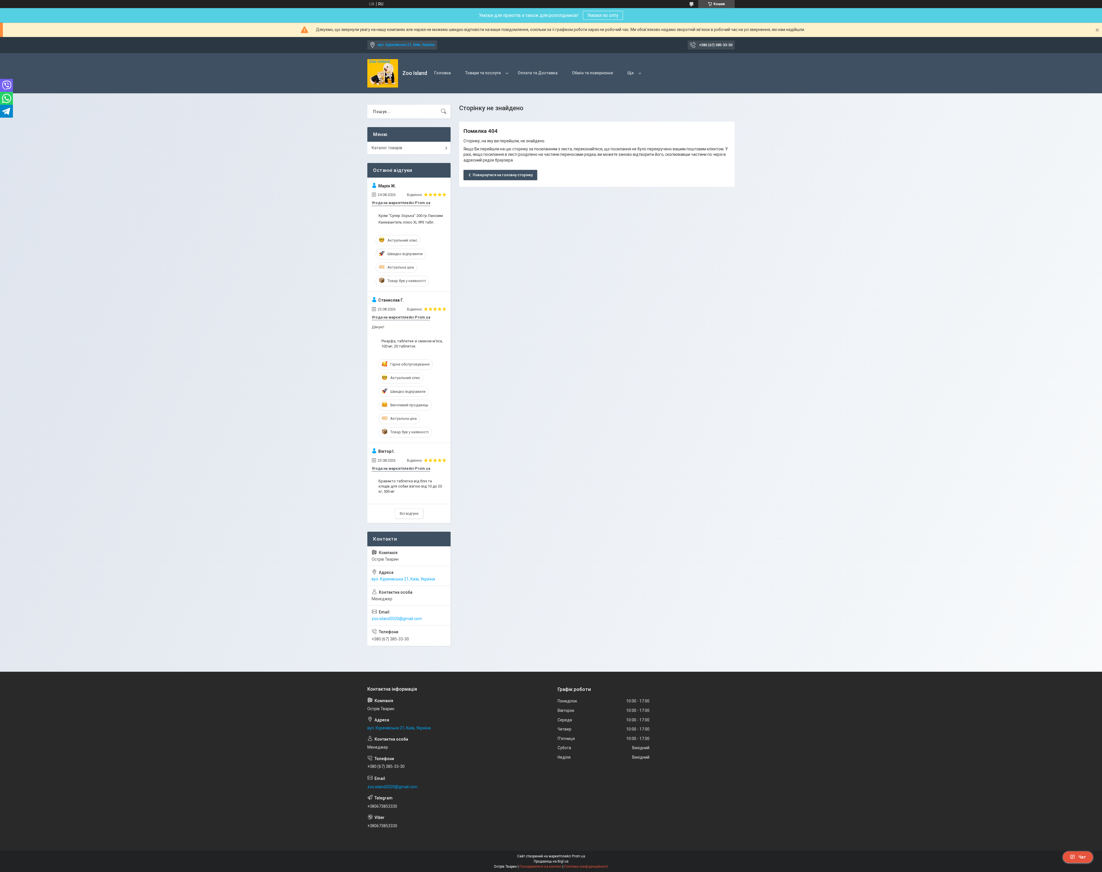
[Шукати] (444, 112)
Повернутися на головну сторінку (503, 175)
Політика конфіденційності (586, 867)
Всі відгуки (409, 513)
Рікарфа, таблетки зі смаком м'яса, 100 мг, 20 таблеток (412, 343)
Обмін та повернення (592, 73)
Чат (1082, 857)
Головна (442, 73)
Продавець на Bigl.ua (551, 861)
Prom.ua (578, 856)
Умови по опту (602, 15)
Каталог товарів (387, 147)
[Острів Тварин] (382, 73)
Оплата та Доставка (538, 73)
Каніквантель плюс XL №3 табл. (406, 222)
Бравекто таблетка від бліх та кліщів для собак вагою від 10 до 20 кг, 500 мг (410, 486)
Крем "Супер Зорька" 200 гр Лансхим (411, 215)
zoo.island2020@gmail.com (397, 618)
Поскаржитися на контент (540, 867)
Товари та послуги (483, 73)
